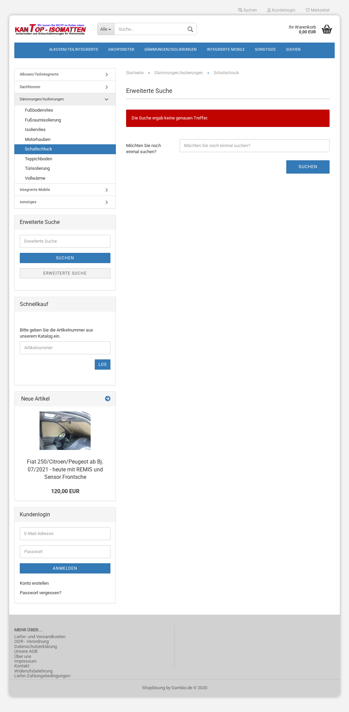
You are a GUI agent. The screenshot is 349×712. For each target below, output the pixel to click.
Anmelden (65, 568)
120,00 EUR (65, 491)
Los (102, 364)
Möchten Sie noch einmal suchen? (143, 149)
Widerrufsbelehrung (33, 671)
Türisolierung (37, 168)
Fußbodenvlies (39, 110)
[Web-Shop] (50, 29)
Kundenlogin (283, 10)
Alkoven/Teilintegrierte (73, 49)
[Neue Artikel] (107, 399)
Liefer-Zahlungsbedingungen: (42, 676)
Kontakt (21, 666)
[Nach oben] (330, 701)
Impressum (25, 661)
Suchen (249, 10)
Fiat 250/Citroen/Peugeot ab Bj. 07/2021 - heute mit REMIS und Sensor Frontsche (65, 469)
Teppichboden (38, 158)
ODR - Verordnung (31, 641)
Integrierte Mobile (226, 49)
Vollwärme (35, 178)
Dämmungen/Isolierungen (171, 49)
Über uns (22, 656)
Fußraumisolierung (43, 120)
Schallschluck (38, 148)
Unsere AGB (25, 651)
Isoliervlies (35, 129)
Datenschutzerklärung (35, 646)
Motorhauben (37, 139)
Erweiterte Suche (65, 273)
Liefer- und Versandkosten (39, 636)
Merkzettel (320, 10)
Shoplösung (153, 687)
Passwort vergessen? (40, 592)
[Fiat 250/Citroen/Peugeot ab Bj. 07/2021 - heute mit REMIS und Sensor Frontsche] (65, 430)
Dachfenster (121, 49)
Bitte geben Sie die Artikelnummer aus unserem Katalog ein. (56, 333)
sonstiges (265, 49)
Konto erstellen (34, 583)
